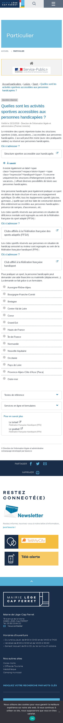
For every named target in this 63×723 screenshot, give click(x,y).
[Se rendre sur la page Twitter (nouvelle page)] (38, 463)
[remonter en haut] (31, 581)
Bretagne (11, 301)
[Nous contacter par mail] (45, 463)
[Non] (59, 711)
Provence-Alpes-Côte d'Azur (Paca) (25, 372)
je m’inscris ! (9, 527)
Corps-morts (9, 663)
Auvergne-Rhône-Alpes (18, 287)
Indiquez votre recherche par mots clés (30, 685)
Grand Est (12, 322)
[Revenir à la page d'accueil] (12, 4)
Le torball (14, 422)
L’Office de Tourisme (13, 666)
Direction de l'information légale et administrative (23, 448)
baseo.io (28, 451)
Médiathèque (9, 669)
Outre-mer (12, 379)
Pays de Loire (13, 365)
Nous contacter (15, 626)
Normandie (12, 344)
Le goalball (14, 429)
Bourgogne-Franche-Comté (20, 294)
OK (32, 718)
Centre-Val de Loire (16, 308)
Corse (10, 315)
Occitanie (11, 358)
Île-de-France (13, 337)
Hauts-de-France (15, 329)
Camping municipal (12, 672)
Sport (36, 84)
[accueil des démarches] (31, 63)
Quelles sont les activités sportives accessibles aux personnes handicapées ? (29, 87)
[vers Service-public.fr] (31, 70)
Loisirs (27, 84)
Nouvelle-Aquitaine (16, 351)
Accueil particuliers (12, 84)
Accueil (5, 51)
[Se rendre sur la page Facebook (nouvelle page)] (31, 463)
